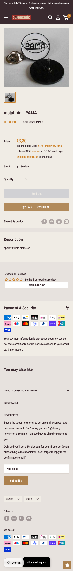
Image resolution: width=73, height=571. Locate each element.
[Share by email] (66, 221)
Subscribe (16, 480)
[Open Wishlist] (67, 565)
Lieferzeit (35, 151)
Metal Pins (10, 122)
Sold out (37, 193)
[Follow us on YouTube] (29, 518)
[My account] (58, 17)
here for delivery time (50, 146)
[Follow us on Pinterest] (21, 518)
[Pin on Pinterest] (51, 221)
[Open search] (50, 17)
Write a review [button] (37, 285)
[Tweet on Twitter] (59, 221)
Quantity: (9, 179)
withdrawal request (36, 562)
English (9, 499)
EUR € (29, 499)
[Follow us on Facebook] (6, 518)
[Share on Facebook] (44, 221)
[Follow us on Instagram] (14, 518)
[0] (65, 17)
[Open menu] (6, 17)
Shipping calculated (27, 157)
